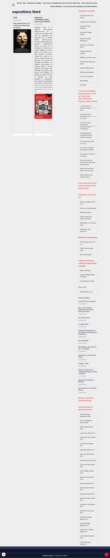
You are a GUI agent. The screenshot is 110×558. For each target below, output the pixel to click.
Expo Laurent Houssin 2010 (86, 428)
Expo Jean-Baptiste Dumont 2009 (86, 421)
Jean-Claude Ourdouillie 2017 (87, 537)
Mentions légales (48, 555)
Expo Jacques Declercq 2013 (87, 489)
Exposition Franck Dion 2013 (87, 478)
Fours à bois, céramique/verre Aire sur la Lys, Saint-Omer (61, 3)
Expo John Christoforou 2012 (87, 455)
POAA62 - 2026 (83, 363)
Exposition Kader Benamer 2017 (85, 524)
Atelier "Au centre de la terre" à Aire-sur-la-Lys (87, 170)
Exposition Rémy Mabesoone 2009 (85, 415)
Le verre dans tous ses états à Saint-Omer (85, 108)
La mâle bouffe (83, 324)
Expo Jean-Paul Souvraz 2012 (87, 466)
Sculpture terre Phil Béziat (88, 22)
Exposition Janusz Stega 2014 (87, 499)
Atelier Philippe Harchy (87, 68)
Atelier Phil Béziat (56, 6)
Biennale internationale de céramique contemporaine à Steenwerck (87, 332)
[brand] (13, 4)
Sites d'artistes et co (86, 292)
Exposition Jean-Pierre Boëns (87, 46)
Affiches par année (85, 212)
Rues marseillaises (86, 254)
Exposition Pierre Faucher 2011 (88, 438)
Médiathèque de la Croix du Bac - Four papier (87, 348)
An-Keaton (83, 85)
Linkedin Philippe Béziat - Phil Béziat (88, 276)
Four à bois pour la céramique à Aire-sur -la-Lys (85, 116)
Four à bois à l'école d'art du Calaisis (87, 155)
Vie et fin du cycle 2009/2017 (85, 230)
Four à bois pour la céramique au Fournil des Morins (80, 6)
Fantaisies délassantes (87, 72)
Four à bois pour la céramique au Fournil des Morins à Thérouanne (85, 126)
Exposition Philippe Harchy (86, 33)
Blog (24, 3)
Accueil (19, 3)
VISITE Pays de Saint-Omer (86, 249)
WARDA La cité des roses (88, 57)
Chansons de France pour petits (87, 63)
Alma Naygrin (84, 81)
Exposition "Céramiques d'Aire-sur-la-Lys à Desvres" (43, 20)
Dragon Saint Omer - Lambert (86, 52)
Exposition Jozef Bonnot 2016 (87, 505)
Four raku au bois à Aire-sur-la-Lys (87, 142)
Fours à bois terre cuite (89, 3)
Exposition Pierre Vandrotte (85, 27)
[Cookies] (4, 554)
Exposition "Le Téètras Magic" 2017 (87, 531)
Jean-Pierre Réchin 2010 (87, 433)
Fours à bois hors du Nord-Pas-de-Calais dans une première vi (87, 162)
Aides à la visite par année (88, 208)
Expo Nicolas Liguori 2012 (88, 460)
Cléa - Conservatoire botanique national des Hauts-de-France (85, 309)
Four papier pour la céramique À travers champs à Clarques (86, 135)
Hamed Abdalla (83, 341)
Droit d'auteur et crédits (87, 281)
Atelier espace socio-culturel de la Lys (86, 176)
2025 (15, 18)
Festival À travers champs (87, 301)
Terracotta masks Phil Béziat (86, 17)
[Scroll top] (106, 554)
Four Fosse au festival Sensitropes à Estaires (87, 149)
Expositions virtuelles (34, 3)
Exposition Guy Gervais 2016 (87, 512)
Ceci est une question (86, 76)
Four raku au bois (84, 318)
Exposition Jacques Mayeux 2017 (86, 518)
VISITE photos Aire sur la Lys (87, 243)
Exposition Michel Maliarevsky (85, 40)
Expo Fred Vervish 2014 (87, 494)
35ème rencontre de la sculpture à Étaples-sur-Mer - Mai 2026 (87, 371)
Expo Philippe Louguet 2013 (87, 472)
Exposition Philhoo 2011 (87, 450)
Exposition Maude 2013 (87, 483)
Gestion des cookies (61, 555)
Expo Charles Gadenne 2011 (87, 445)
